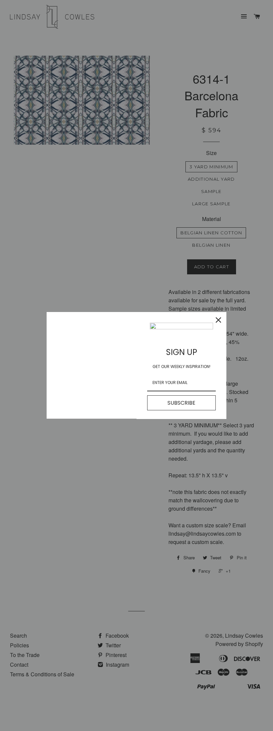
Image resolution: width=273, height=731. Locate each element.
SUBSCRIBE (181, 403)
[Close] (218, 320)
